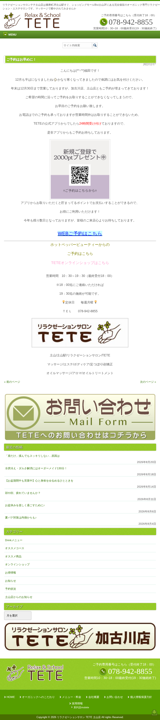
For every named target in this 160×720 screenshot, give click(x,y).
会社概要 (93, 697)
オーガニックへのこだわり (38, 697)
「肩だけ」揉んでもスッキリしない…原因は (32, 455)
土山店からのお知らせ (18, 597)
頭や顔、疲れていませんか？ (23, 492)
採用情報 (77, 703)
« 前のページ (12, 381)
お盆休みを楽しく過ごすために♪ (25, 505)
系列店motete (81, 707)
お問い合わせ (115, 697)
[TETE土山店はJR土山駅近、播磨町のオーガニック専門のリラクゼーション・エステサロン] (33, 27)
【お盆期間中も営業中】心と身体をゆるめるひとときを (39, 480)
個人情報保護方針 (141, 697)
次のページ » (148, 381)
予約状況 (10, 588)
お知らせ (10, 580)
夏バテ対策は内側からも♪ (20, 517)
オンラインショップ (17, 564)
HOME (11, 697)
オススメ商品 (13, 556)
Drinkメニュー (13, 540)
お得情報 (10, 572)
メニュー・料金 (71, 697)
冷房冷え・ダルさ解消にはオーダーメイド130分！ (36, 468)
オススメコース (14, 548)
